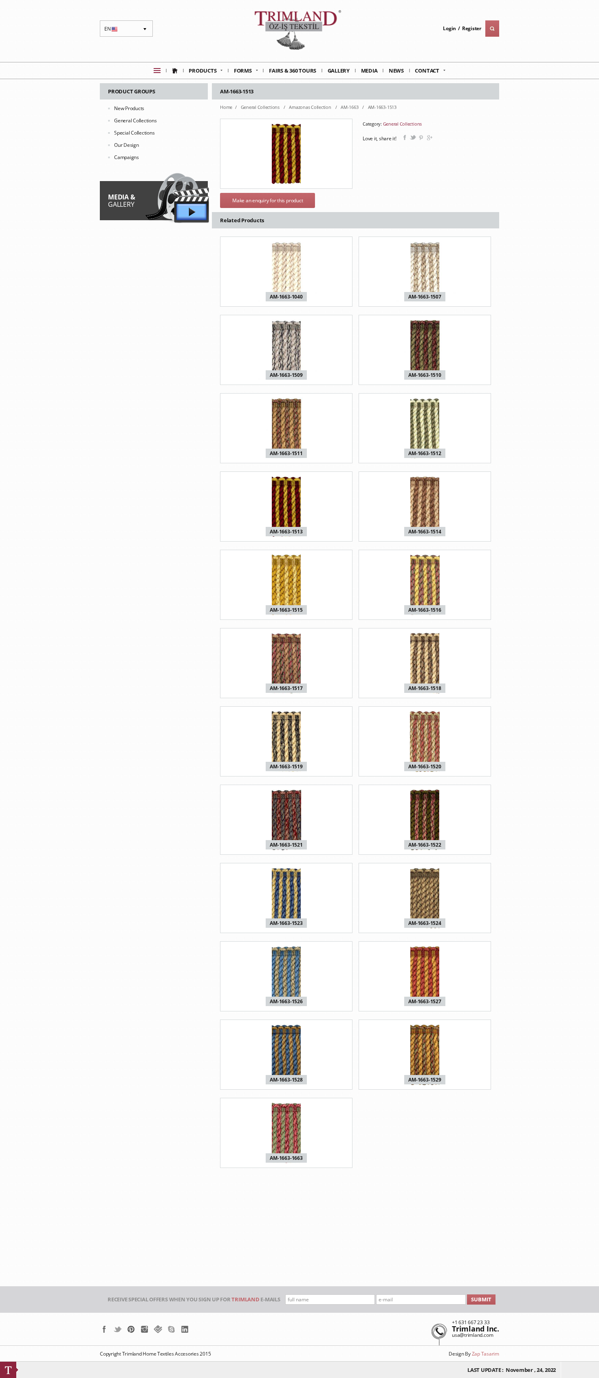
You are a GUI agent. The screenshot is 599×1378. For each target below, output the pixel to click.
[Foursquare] (158, 1329)
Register (471, 28)
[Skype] (171, 1329)
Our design (126, 145)
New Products (129, 108)
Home (226, 107)
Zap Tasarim (485, 1353)
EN (111, 31)
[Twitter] (117, 1329)
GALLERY (121, 200)
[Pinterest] (131, 1329)
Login (449, 28)
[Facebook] (104, 1329)
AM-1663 (350, 107)
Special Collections (134, 132)
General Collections (135, 120)
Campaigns (126, 157)
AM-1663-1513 (382, 107)
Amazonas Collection (310, 107)
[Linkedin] (185, 1329)
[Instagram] (144, 1329)
